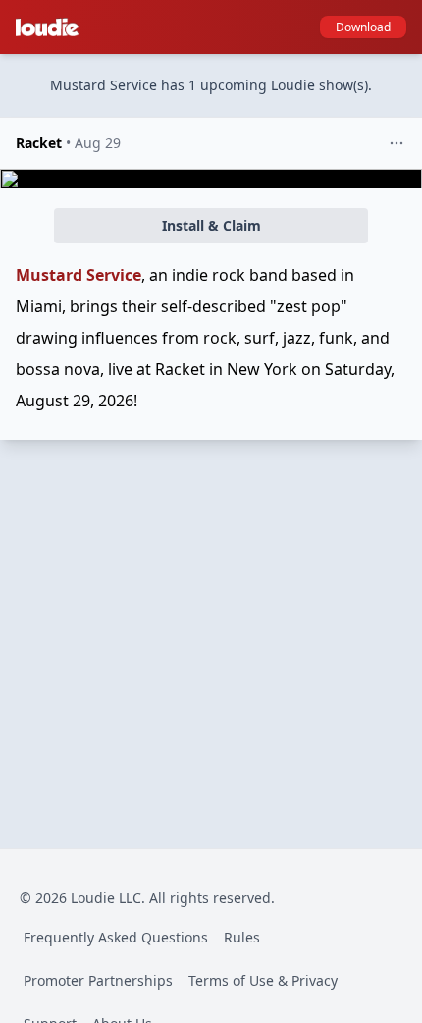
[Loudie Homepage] (51, 27)
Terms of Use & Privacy (263, 980)
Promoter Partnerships (98, 980)
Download (363, 27)
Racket (39, 143)
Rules (242, 937)
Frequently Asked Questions (116, 937)
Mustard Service (78, 275)
